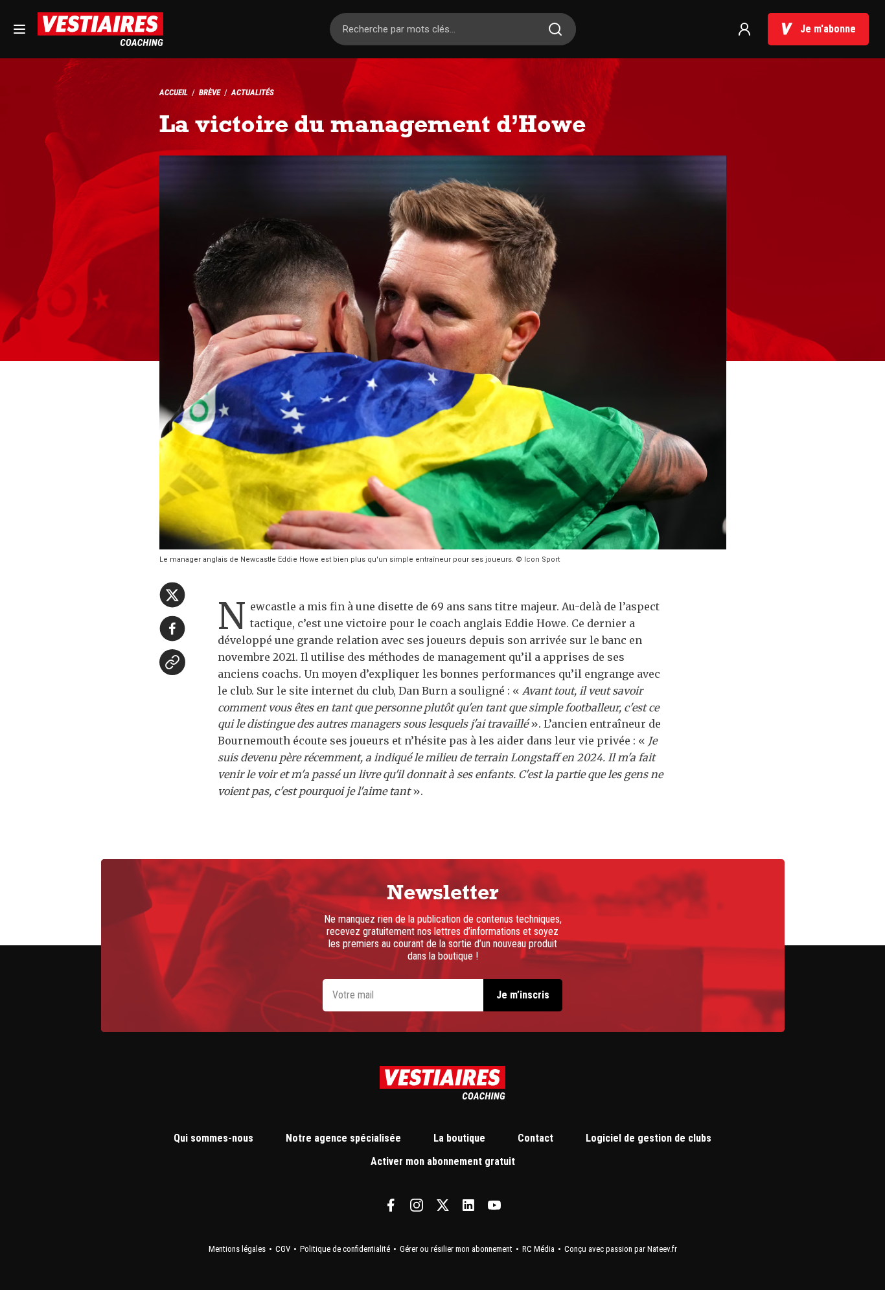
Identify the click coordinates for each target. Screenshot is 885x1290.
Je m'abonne (828, 29)
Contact (535, 1138)
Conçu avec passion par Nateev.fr (620, 1249)
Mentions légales (237, 1249)
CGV (282, 1249)
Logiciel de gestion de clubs (648, 1138)
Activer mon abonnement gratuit (443, 1161)
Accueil (173, 92)
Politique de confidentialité (345, 1249)
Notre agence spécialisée (343, 1138)
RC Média (538, 1249)
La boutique (459, 1138)
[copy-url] (172, 662)
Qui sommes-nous (213, 1138)
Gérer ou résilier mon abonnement (456, 1249)
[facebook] (172, 628)
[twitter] (172, 595)
